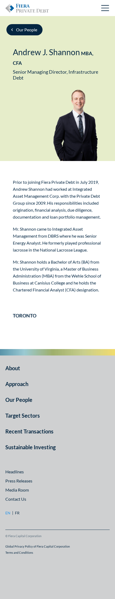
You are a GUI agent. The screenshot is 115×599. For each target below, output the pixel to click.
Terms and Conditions (19, 552)
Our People (26, 29)
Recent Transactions (29, 431)
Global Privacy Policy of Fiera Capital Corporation (37, 546)
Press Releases (18, 480)
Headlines (14, 471)
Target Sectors (22, 415)
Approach (16, 384)
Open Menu (105, 8)
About (12, 368)
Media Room (17, 489)
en (7, 513)
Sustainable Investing (30, 447)
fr (17, 513)
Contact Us (15, 498)
